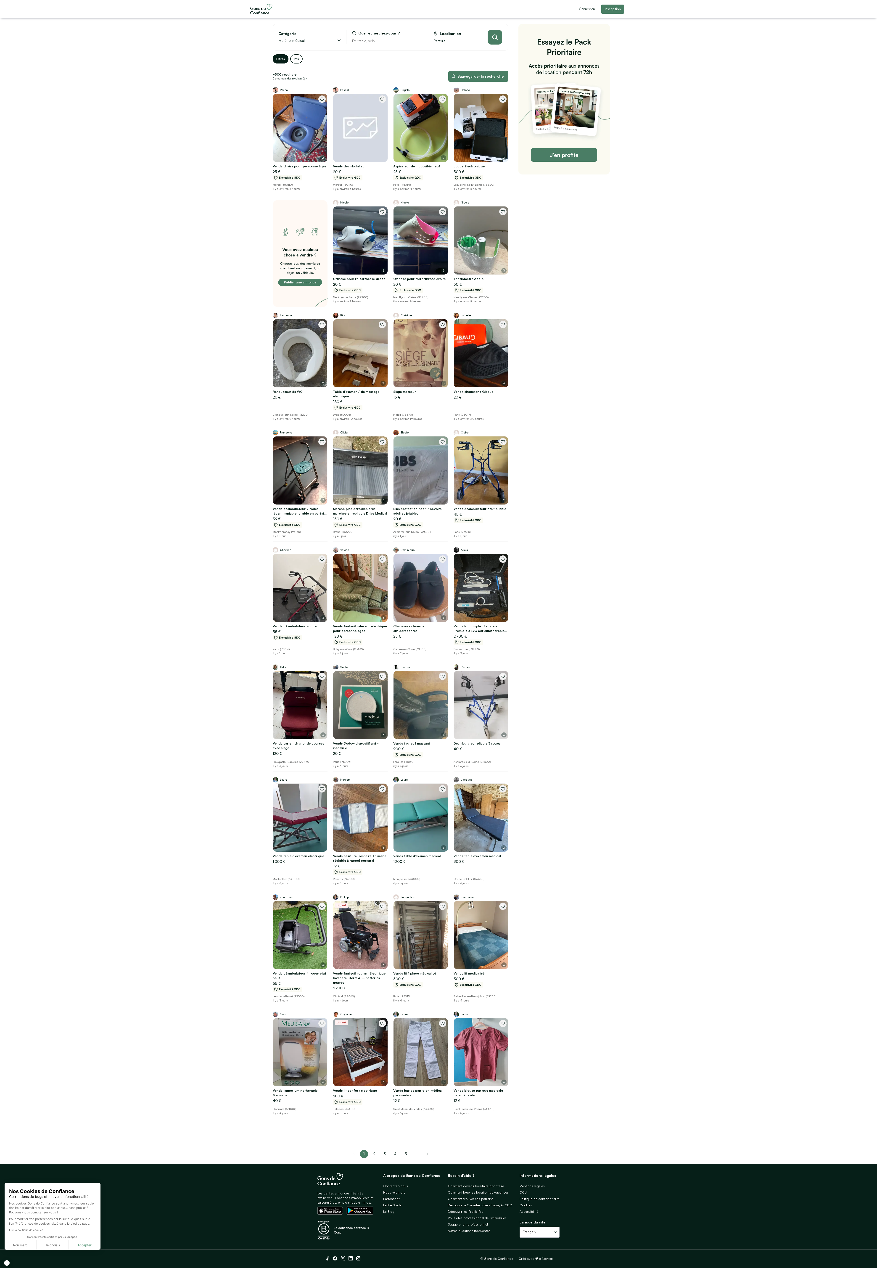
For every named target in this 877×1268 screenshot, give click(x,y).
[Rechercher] (495, 37)
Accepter (84, 1245)
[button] (7, 1263)
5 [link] (406, 1154)
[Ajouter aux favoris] (322, 99)
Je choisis (52, 1245)
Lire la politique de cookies (26, 1230)
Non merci (20, 1245)
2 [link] (374, 1154)
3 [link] (384, 1154)
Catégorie (287, 34)
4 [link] (395, 1154)
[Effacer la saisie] (419, 41)
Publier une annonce (300, 282)
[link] (427, 1154)
